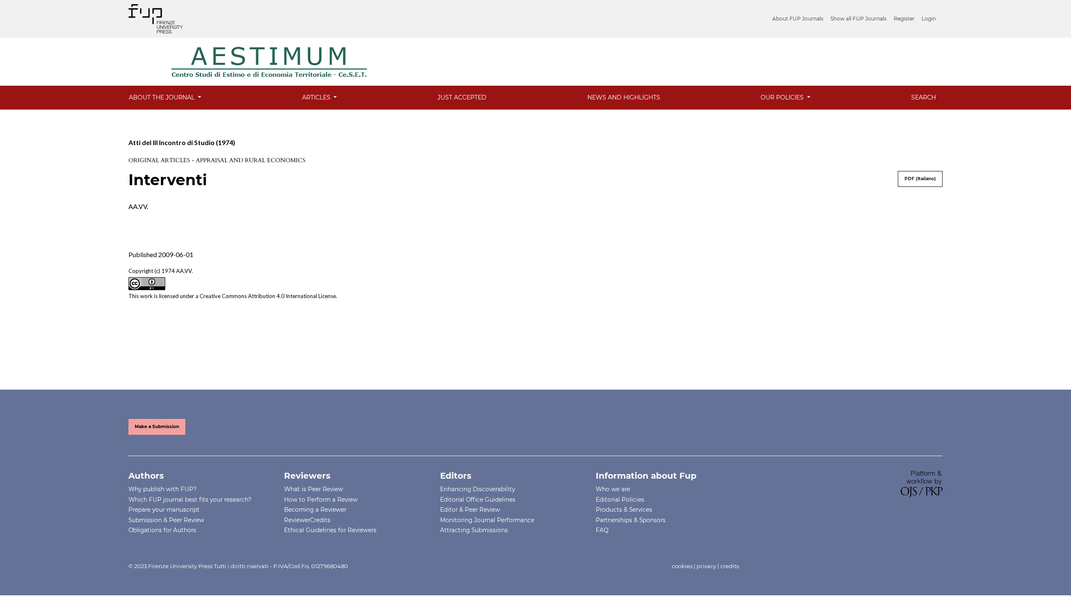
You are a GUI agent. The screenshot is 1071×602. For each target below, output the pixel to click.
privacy (706, 566)
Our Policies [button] (783, 97)
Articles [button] (317, 97)
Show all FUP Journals (858, 18)
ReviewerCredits (307, 520)
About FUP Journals (797, 18)
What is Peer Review (313, 489)
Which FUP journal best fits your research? (189, 499)
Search (923, 97)
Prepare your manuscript (164, 509)
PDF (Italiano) (920, 178)
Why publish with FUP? (162, 489)
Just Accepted (462, 97)
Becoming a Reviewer (315, 509)
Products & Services (624, 509)
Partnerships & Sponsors (631, 520)
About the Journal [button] (162, 97)
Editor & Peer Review (470, 509)
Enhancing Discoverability (477, 489)
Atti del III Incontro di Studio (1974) (181, 142)
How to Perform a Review (321, 499)
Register (904, 18)
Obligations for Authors (162, 530)
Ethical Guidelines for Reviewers (330, 530)
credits (729, 566)
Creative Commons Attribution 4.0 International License (268, 296)
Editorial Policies (620, 499)
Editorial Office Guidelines (477, 499)
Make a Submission (157, 426)
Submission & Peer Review (166, 520)
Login (929, 18)
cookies (682, 566)
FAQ (602, 530)
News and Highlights (623, 97)
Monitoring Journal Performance (487, 520)
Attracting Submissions (474, 530)
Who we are (613, 489)
